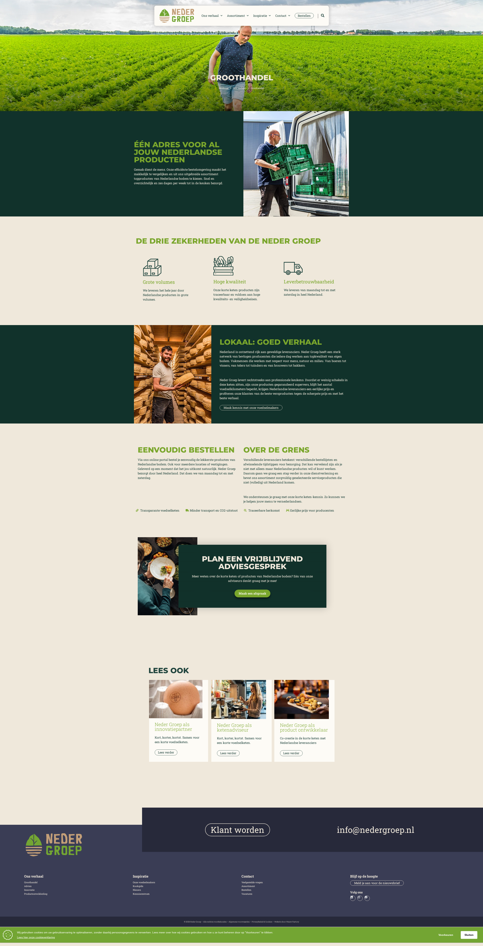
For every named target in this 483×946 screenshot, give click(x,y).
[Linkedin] (352, 898)
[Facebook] (367, 898)
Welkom (223, 88)
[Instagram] (360, 898)
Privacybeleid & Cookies (262, 922)
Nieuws (137, 889)
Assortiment (236, 16)
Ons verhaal (210, 16)
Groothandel (31, 882)
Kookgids (138, 886)
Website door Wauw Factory (286, 922)
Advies (28, 886)
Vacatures (247, 893)
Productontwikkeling (35, 893)
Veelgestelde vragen (252, 882)
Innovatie (29, 889)
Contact (280, 16)
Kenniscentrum (141, 893)
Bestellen (246, 889)
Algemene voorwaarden (239, 922)
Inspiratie (260, 16)
